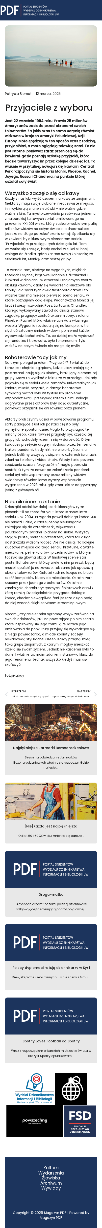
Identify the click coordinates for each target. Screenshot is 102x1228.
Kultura (51, 1168)
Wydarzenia (51, 1173)
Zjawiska (51, 1178)
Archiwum (51, 1183)
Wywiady (51, 1188)
